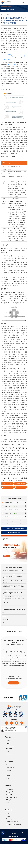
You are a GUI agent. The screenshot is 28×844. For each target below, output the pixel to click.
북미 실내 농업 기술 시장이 (15, 64)
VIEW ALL (6, 603)
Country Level (9, 754)
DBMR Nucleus (8, 516)
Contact (8, 778)
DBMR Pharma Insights (12, 821)
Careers (8, 775)
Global (7, 740)
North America (10, 746)
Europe (8, 743)
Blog (3, 622)
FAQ (7, 802)
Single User (7, 506)
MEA (7, 751)
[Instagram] (21, 723)
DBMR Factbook (8, 509)
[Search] (24, 2)
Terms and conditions (11, 797)
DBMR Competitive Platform (13, 824)
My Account (9, 794)
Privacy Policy (10, 800)
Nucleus (8, 813)
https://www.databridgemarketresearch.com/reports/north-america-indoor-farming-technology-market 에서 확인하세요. (14, 57)
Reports (8, 816)
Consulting (9, 819)
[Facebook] (16, 723)
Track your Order (10, 792)
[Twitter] (11, 723)
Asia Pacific (9, 748)
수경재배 (21, 181)
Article (3, 613)
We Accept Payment (14, 836)
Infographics (5, 616)
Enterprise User (8, 502)
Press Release (10, 767)
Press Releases (5, 619)
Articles (8, 773)
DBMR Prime (8, 513)
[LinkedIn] (6, 723)
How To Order (9, 789)
